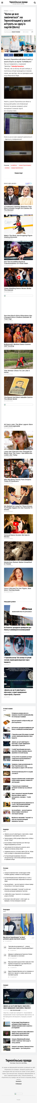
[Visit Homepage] (18, 2)
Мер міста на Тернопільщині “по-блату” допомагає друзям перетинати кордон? (14, 938)
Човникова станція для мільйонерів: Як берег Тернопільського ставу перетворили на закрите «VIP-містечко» (22, 766)
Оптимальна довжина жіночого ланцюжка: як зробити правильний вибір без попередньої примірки (22, 715)
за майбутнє (14, 165)
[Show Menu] (2, 2)
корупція (7, 686)
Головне (7, 623)
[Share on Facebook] (8, 55)
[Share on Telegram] (28, 55)
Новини (12, 10)
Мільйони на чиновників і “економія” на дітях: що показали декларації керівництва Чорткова (22, 819)
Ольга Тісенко (16, 32)
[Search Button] (35, 2)
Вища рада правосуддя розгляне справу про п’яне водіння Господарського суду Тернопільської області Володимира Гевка (21, 963)
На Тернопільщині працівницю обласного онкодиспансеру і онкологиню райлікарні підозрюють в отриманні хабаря (18, 857)
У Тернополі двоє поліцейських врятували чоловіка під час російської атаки (22, 787)
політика (7, 168)
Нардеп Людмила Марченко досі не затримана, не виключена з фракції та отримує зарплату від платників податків (21, 973)
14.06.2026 (7, 632)
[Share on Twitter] (18, 55)
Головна (6, 10)
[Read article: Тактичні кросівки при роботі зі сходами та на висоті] (6, 773)
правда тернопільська (17, 168)
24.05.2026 (7, 664)
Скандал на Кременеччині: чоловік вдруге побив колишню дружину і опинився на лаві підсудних (23, 780)
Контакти (18, 1081)
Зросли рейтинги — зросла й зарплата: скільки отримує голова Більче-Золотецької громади (22, 812)
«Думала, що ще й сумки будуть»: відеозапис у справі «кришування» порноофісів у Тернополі (15, 692)
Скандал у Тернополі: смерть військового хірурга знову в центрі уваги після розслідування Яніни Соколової (23, 1033)
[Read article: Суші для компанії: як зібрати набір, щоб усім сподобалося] (6, 722)
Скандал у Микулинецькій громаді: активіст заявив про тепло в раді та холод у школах (21, 1040)
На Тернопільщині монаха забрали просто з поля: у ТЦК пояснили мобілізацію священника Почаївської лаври (23, 804)
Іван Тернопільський (15, 1010)
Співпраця (19, 1084)
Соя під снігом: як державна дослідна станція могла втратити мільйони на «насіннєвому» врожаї (22, 758)
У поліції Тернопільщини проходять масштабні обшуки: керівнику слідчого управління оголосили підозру (22, 751)
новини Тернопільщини (25, 165)
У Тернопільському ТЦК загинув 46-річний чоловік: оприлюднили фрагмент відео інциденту (17, 660)
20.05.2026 (7, 697)
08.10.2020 (25, 32)
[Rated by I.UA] (18, 1094)
